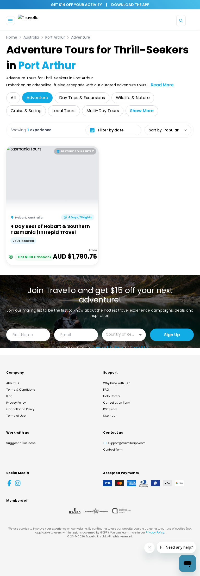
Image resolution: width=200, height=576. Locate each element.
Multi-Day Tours (102, 111)
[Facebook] (9, 483)
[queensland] (121, 511)
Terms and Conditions (108, 347)
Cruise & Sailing (26, 111)
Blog (9, 396)
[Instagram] (18, 483)
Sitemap (109, 416)
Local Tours (64, 111)
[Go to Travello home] (28, 20)
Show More (142, 111)
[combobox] (120, 334)
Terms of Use (16, 416)
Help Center (111, 396)
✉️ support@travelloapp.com (124, 443)
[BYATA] (74, 511)
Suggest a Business (21, 443)
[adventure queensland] (96, 511)
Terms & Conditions (20, 389)
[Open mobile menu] (10, 20)
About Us (12, 383)
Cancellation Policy (20, 409)
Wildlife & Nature (133, 98)
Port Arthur (55, 37)
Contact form (113, 449)
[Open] (140, 334)
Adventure (80, 37)
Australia (31, 37)
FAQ (106, 389)
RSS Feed (110, 409)
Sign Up (172, 335)
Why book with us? (116, 383)
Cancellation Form (116, 403)
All (13, 98)
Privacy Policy (139, 347)
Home (11, 37)
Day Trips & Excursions (82, 98)
